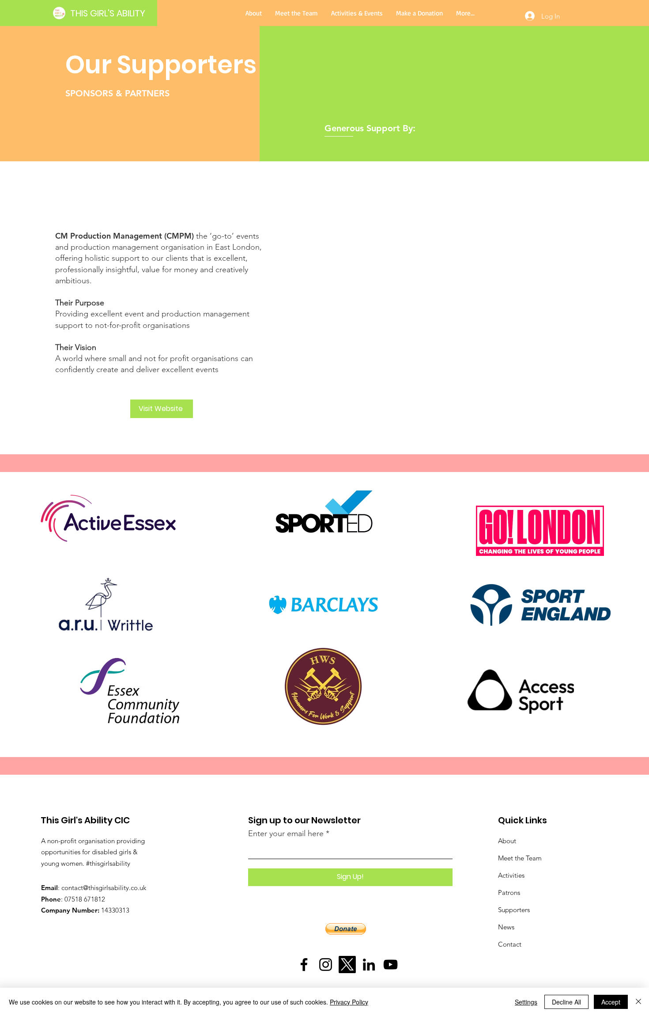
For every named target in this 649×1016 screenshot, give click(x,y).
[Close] (638, 1002)
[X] (347, 964)
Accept (610, 1001)
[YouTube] (390, 964)
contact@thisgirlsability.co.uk (103, 887)
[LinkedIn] (368, 964)
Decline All (566, 1001)
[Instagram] (325, 964)
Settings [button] (526, 1001)
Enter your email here (286, 833)
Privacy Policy (349, 1001)
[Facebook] (304, 964)
